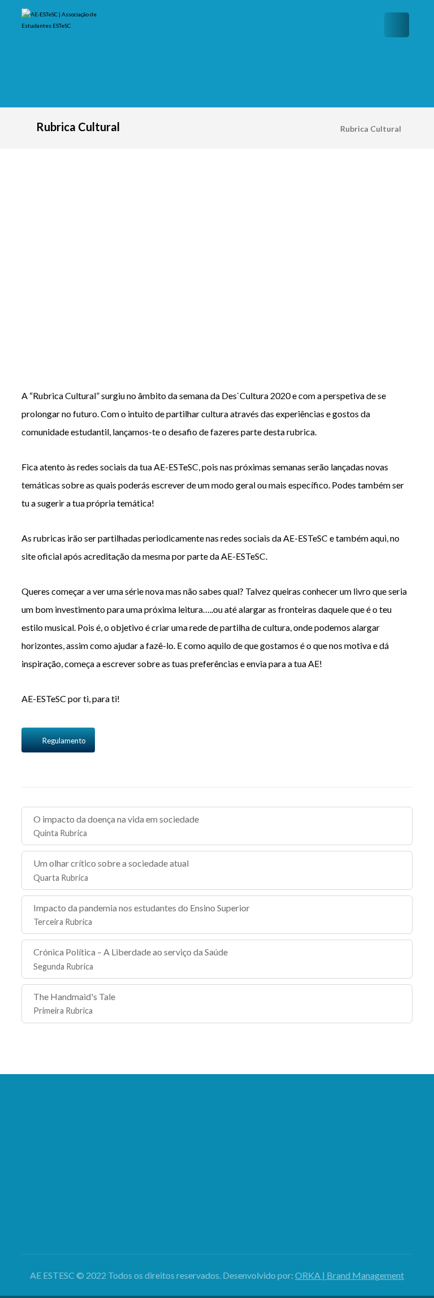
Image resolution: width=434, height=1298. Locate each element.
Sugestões (267, 1167)
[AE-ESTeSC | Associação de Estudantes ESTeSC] (66, 53)
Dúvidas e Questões (266, 1149)
